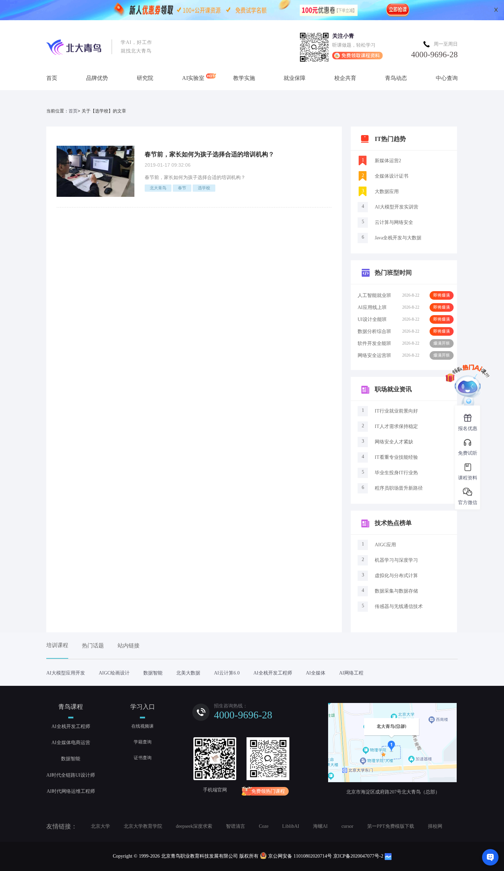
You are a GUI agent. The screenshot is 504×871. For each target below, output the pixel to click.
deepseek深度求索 (194, 826)
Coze (263, 826)
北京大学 (100, 826)
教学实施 (244, 78)
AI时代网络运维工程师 (71, 791)
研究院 (145, 78)
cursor (347, 826)
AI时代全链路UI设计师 (70, 775)
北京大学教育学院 (143, 826)
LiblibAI (290, 826)
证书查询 (143, 757)
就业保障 (294, 78)
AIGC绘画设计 (114, 673)
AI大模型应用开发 (65, 673)
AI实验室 (193, 78)
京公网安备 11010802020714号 (300, 856)
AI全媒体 (315, 673)
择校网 (435, 826)
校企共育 (345, 78)
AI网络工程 (351, 673)
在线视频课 (142, 726)
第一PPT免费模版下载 (390, 826)
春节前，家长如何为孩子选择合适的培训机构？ (209, 154)
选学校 (204, 188)
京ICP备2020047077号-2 (358, 856)
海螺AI (320, 826)
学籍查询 (143, 741)
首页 (51, 78)
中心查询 (447, 78)
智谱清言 (235, 826)
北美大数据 (188, 673)
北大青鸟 (158, 188)
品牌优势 (97, 78)
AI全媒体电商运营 (70, 742)
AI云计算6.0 (227, 673)
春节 (182, 188)
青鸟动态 (396, 78)
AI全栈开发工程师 (272, 673)
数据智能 (153, 673)
